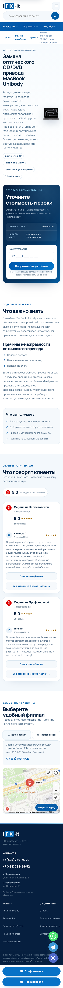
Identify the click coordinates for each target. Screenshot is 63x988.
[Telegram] (53, 947)
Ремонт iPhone (11, 910)
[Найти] (55, 16)
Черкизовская (40, 983)
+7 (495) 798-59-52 (16, 866)
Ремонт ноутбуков (20, 37)
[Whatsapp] (53, 936)
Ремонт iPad (9, 918)
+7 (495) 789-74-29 (17, 758)
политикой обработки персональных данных (34, 273)
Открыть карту (46, 807)
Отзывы (44, 910)
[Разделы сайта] (56, 6)
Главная (7, 37)
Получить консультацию (31, 266)
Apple (33, 37)
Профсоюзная (40, 972)
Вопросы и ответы (50, 918)
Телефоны (9, 26)
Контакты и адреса (50, 926)
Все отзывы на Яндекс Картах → (31, 585)
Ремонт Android (11, 933)
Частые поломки (11, 941)
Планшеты (29, 26)
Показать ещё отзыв (31, 576)
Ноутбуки (49, 26)
